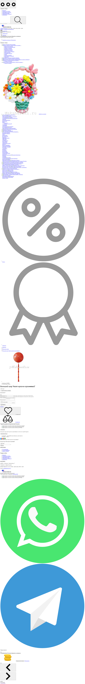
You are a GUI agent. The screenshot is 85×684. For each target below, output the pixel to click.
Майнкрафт (5, 176)
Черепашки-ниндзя (6, 143)
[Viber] (3, 438)
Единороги (4, 151)
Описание (2, 429)
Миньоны (4, 137)
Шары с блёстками (6, 172)
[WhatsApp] (5, 438)
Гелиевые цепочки (8, 53)
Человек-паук (5, 140)
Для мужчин (5, 126)
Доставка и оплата (6, 12)
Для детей (4, 117)
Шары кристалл (6, 171)
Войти (1, 29)
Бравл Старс (5, 178)
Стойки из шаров (8, 61)
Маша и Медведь (6, 145)
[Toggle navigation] (8, 4)
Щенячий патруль (6, 133)
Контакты (4, 459)
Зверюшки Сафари (6, 160)
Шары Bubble (5, 164)
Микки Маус (4, 135)
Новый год (4, 124)
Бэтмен (4, 149)
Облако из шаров (8, 48)
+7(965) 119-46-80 (3, 28)
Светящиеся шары (8, 50)
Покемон (4, 155)
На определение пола (7, 127)
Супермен (4, 150)
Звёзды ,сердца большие (7, 165)
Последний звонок (6, 120)
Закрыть (2, 8)
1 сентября (4, 125)
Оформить (13, 40)
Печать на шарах (6, 11)
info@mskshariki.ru (7, 468)
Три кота (4, 147)
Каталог (4, 10)
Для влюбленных (6, 118)
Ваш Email (2, 396)
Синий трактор (6, 158)
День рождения (5, 116)
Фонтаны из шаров (8, 49)
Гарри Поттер (5, 161)
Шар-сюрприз (7, 52)
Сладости (4, 154)
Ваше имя (2, 395)
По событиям (5, 449)
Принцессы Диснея (6, 146)
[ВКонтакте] (1, 438)
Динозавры (4, 148)
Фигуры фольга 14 (8, 123)
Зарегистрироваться (9, 29)
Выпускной (4, 121)
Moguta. (15, 474)
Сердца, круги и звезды (9, 51)
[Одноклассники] (2, 438)
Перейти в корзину (6, 40)
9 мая (3, 122)
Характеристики (4, 433)
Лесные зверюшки (6, 153)
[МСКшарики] (6, 27)
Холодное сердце (6, 132)
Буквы (5, 54)
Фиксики (4, 144)
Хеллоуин (4, 115)
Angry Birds (4, 141)
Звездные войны (5, 138)
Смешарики (4, 142)
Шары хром (5, 170)
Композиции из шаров (9, 56)
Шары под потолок (8, 46)
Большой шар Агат (6, 166)
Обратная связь (5, 13)
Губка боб (4, 139)
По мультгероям (6, 450)
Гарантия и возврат (6, 14)
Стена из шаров (7, 63)
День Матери (5, 128)
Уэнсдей (4, 157)
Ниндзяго (4, 156)
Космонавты (5, 152)
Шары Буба (4, 159)
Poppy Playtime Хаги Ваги (7, 177)
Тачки (3, 134)
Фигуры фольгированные (9, 47)
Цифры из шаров (8, 55)
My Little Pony (5, 136)
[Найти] (18, 20)
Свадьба (4, 119)
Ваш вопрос (3, 399)
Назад (6, 8)
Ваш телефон (3, 397)
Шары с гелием (5, 451)
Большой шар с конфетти (8, 167)
